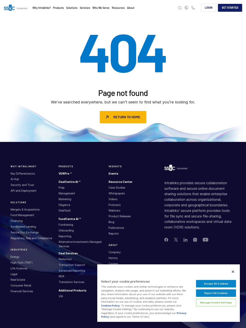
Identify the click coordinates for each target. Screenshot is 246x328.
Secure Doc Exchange (25, 232)
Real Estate (18, 279)
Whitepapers (117, 193)
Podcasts (115, 204)
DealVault (65, 210)
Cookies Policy (110, 305)
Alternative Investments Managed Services (80, 244)
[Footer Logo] (176, 169)
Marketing (65, 199)
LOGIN (208, 7)
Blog (111, 222)
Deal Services (68, 253)
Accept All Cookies (216, 283)
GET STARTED (230, 7)
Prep (62, 187)
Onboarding (66, 230)
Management (67, 193)
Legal (14, 274)
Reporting (65, 236)
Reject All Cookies (216, 293)
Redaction (65, 259)
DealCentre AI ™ (69, 181)
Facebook (166, 240)
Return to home (126, 117)
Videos (113, 199)
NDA (61, 276)
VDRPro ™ (65, 173)
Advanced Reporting (72, 270)
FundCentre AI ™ (70, 219)
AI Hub (15, 179)
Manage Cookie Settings (216, 302)
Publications (116, 227)
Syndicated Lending (23, 226)
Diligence (64, 204)
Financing (17, 220)
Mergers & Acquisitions (25, 209)
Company (115, 252)
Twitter (176, 240)
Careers (113, 263)
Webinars (114, 210)
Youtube (205, 239)
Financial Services (22, 291)
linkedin (185, 240)
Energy (15, 256)
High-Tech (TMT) (22, 262)
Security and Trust (22, 184)
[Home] (16, 8)
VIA (61, 296)
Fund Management (22, 215)
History (113, 258)
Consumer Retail (21, 285)
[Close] (233, 271)
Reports (114, 233)
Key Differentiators (23, 173)
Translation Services (71, 282)
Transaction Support (72, 264)
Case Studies (117, 187)
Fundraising (66, 224)
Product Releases (120, 216)
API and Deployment (24, 190)
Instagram (195, 240)
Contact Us (193, 8)
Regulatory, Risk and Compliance (31, 238)
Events (113, 173)
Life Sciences (19, 268)
